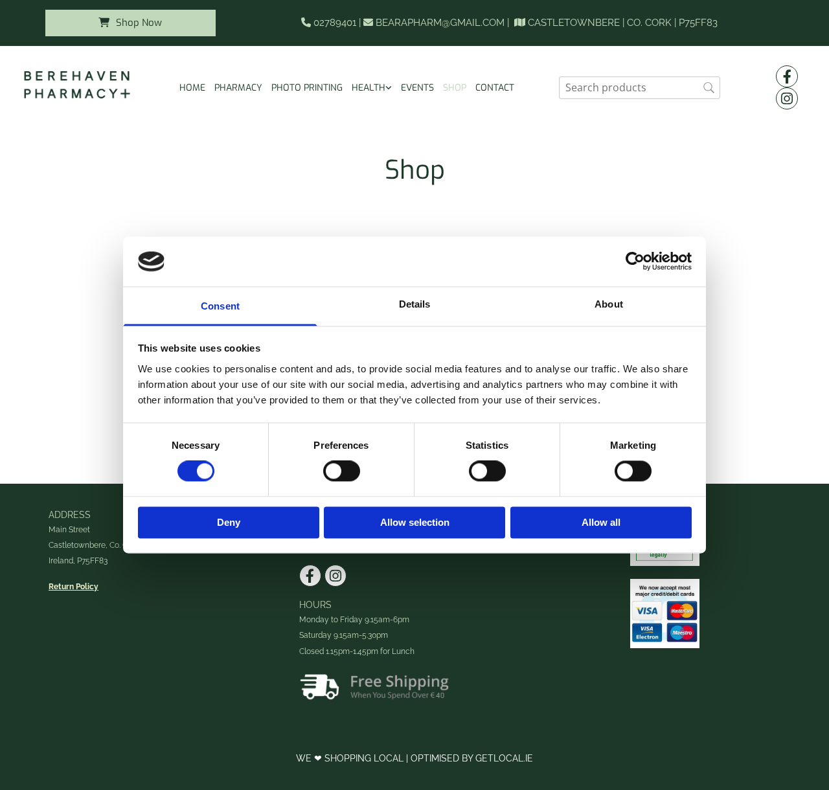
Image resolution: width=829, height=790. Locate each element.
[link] (371, 87)
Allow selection (414, 522)
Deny (228, 522)
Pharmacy (238, 88)
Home (192, 88)
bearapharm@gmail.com (440, 22)
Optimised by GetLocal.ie (472, 758)
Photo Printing (307, 88)
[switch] (341, 471)
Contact (494, 88)
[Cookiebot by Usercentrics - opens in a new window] (635, 261)
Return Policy (73, 586)
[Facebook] (787, 76)
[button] (130, 23)
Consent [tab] (220, 305)
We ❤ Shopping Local (351, 758)
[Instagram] (787, 98)
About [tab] (609, 304)
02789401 (334, 22)
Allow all (601, 522)
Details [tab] (415, 304)
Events (417, 88)
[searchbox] (639, 87)
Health (368, 88)
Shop (454, 88)
